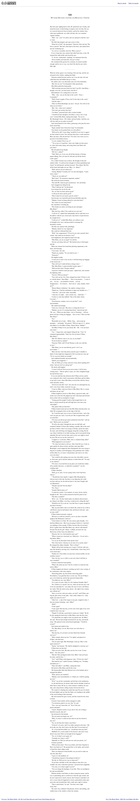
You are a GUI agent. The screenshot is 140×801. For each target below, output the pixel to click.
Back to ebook (122, 3)
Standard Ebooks (8, 3)
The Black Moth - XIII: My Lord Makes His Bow (122, 799)
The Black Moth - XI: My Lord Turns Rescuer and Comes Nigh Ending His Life (28, 799)
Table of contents (133, 3)
